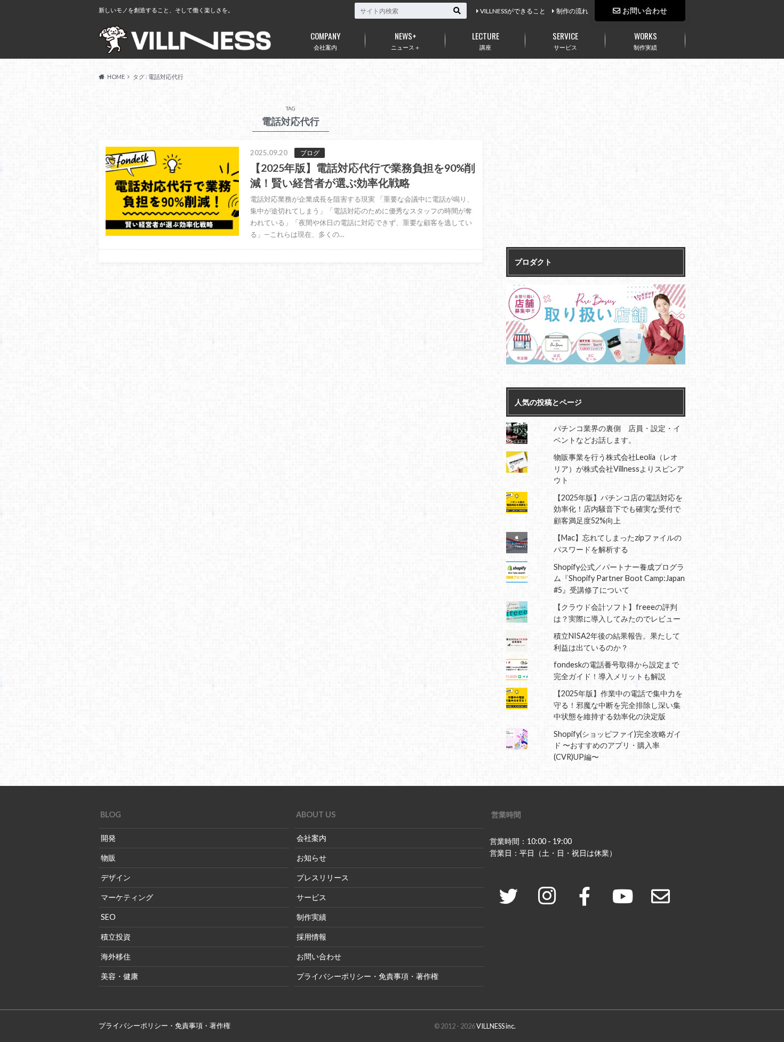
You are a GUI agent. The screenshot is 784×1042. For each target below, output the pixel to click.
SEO (108, 916)
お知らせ (311, 857)
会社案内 (325, 40)
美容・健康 (119, 976)
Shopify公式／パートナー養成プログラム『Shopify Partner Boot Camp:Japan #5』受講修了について (619, 578)
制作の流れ (572, 11)
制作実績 (645, 40)
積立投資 (116, 936)
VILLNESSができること (513, 11)
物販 (108, 857)
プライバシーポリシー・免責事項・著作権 (367, 976)
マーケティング (127, 897)
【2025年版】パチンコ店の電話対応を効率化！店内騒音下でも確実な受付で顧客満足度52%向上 (618, 509)
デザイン (116, 877)
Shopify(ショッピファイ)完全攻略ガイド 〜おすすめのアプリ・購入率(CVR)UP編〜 (617, 745)
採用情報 (311, 936)
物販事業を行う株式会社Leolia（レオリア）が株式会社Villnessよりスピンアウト (619, 468)
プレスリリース (323, 877)
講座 (485, 40)
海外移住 (116, 956)
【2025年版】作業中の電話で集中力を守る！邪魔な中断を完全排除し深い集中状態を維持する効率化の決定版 (618, 705)
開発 (108, 837)
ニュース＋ (405, 40)
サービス (565, 40)
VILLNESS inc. (496, 1026)
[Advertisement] (595, 169)
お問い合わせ (644, 10)
